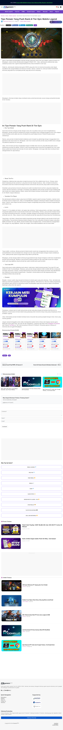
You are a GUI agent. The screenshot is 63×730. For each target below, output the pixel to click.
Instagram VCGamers (54, 323)
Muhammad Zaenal (7, 21)
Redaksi (3, 698)
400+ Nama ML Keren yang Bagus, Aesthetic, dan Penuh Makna (9, 389)
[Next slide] (60, 374)
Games (6, 15)
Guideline (56, 723)
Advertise (3, 702)
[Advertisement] (31, 84)
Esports (4, 355)
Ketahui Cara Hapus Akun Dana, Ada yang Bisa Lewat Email (37, 599)
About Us (3, 699)
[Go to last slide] (58, 374)
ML (9, 355)
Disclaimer (56, 724)
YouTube (11, 325)
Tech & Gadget (25, 601)
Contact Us (3, 701)
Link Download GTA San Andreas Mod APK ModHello (31, 389)
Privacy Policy (55, 725)
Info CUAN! (32, 2)
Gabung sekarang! (31, 717)
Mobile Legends (12, 15)
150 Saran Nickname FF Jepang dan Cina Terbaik (34, 584)
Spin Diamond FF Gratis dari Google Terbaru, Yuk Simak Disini (51, 390)
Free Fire (24, 586)
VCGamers (15, 723)
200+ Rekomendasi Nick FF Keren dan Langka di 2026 (36, 614)
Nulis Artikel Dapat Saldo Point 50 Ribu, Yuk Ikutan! (39, 538)
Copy (35, 25)
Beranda (3, 15)
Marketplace (3, 697)
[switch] (61, 7)
